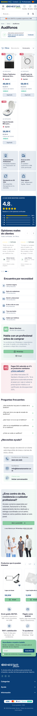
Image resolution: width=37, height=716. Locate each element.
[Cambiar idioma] (33, 2)
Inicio (2, 23)
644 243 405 (28, 528)
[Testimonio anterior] (27, 233)
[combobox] (18, 13)
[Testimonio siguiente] (33, 233)
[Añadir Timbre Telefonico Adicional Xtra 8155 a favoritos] (15, 54)
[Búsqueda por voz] (28, 14)
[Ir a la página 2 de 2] (8, 271)
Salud (8, 23)
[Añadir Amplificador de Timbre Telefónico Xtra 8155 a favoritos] (33, 54)
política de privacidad (25, 654)
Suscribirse (29, 651)
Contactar (31, 35)
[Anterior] (25, 564)
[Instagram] (5, 676)
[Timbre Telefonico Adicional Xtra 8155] (9, 75)
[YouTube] (9, 676)
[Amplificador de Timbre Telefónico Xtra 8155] (27, 75)
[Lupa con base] (12, 586)
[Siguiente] (34, 564)
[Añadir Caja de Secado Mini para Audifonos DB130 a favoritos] (15, 102)
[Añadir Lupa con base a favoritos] (19, 585)
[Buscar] (33, 14)
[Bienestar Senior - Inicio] (13, 7)
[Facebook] (2, 676)
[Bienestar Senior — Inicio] (18, 665)
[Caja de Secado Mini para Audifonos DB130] (9, 123)
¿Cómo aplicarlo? (18, 371)
